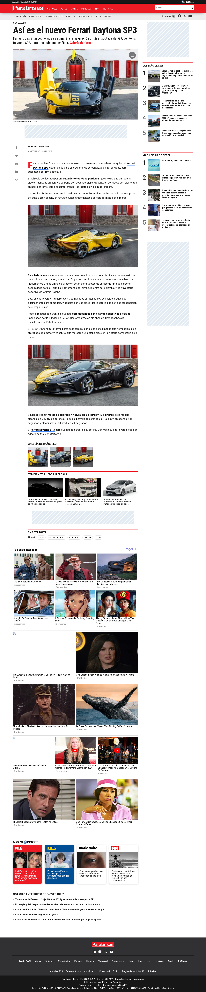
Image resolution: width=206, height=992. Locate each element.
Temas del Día (19, 16)
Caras (38, 961)
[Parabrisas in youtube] (190, 16)
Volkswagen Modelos (54, 16)
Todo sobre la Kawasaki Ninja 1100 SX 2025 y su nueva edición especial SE (54, 899)
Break (171, 961)
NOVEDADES (19, 23)
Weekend (103, 961)
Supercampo (118, 961)
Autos (64, 9)
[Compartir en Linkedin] (16, 171)
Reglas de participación (133, 971)
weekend (123, 849)
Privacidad (104, 971)
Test (97, 9)
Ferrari (41, 537)
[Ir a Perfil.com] (187, 2)
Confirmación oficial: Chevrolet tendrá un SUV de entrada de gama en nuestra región (60, 909)
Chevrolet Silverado (103, 16)
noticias (59, 849)
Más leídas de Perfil (157, 155)
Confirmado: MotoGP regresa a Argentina (37, 914)
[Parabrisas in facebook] (180, 16)
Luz (140, 961)
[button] (132, 55)
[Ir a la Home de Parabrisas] (28, 7)
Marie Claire (64, 961)
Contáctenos (90, 971)
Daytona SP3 (74, 537)
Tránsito (152, 971)
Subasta (87, 537)
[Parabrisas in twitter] (185, 16)
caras (27, 849)
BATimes (182, 961)
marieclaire (91, 849)
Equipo (116, 971)
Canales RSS (56, 971)
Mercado (86, 9)
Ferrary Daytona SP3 (56, 537)
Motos (74, 9)
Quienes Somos (73, 971)
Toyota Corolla (85, 16)
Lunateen (159, 961)
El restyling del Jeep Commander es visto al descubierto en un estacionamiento (57, 904)
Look (131, 961)
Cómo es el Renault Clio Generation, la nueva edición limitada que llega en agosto (58, 919)
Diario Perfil (25, 961)
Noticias (52, 9)
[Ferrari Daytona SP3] (38, 457)
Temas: (31, 537)
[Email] (16, 180)
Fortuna (78, 961)
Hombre (90, 961)
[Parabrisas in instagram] (175, 16)
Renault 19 (70, 16)
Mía (148, 961)
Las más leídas (153, 65)
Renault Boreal (35, 16)
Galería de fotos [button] (81, 43)
